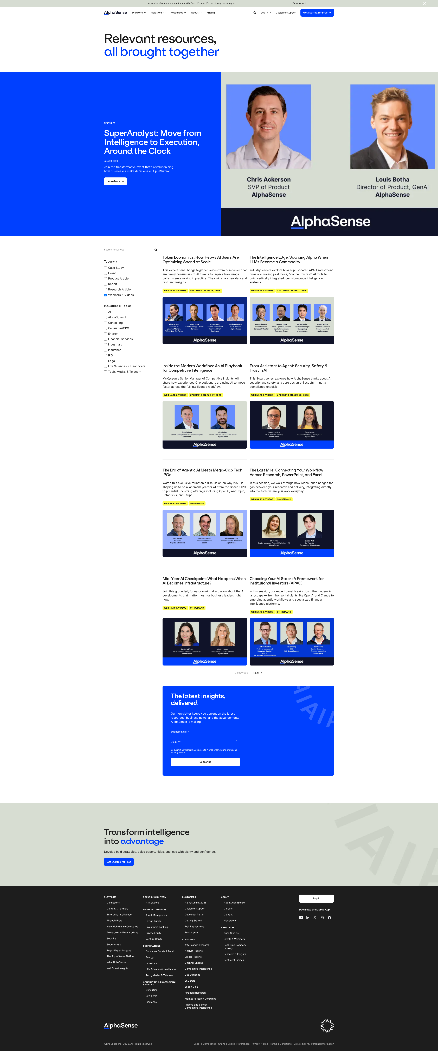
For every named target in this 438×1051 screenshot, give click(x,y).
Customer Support (195, 908)
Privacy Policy (178, 752)
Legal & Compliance (205, 1043)
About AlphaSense (234, 902)
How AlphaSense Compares (122, 926)
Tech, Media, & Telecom (159, 975)
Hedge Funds (153, 921)
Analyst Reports (194, 950)
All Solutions (152, 902)
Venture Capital (154, 938)
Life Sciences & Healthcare (161, 969)
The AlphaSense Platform (121, 956)
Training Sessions (194, 926)
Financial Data (115, 920)
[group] (297, 13)
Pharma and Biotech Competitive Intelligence (198, 1006)
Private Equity (153, 933)
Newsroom (230, 920)
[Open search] (255, 13)
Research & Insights (235, 954)
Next (257, 672)
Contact (228, 914)
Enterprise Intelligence (119, 914)
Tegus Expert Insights (119, 950)
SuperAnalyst (114, 944)
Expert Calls (191, 986)
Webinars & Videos (175, 290)
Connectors (113, 902)
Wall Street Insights (117, 968)
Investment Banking (157, 927)
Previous (242, 672)
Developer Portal (194, 914)
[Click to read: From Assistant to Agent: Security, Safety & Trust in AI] (292, 425)
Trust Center (192, 932)
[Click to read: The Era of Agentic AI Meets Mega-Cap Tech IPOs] (205, 533)
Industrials (151, 963)
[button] (139, 12)
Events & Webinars (234, 938)
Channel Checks (194, 962)
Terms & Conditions (281, 1043)
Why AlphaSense (116, 962)
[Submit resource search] (155, 250)
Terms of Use (226, 750)
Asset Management (157, 915)
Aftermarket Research (197, 944)
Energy (150, 957)
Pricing (211, 12)
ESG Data (190, 980)
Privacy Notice (260, 1043)
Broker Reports (193, 956)
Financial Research (195, 992)
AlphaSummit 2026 (196, 902)
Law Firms (151, 995)
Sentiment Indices (234, 960)
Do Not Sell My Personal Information (314, 1043)
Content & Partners (117, 908)
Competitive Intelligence (198, 968)
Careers (228, 908)
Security (111, 938)
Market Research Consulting (200, 998)
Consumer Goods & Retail (160, 951)
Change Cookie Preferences (233, 1043)
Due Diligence (192, 974)
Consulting (152, 989)
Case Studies (231, 933)
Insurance (151, 1001)
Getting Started (193, 920)
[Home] (115, 13)
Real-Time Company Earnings (235, 946)
